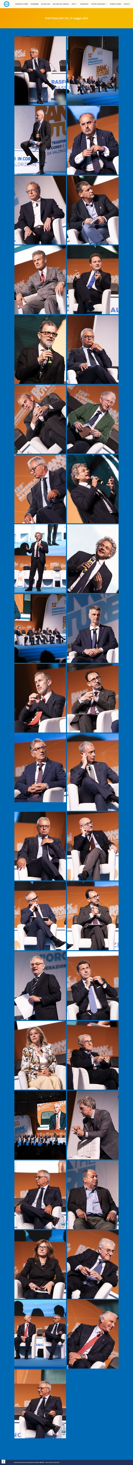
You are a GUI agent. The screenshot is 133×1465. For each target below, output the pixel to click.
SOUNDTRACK (84, 4)
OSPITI (74, 4)
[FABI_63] (40, 698)
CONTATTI (127, 4)
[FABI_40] (40, 915)
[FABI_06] (93, 1264)
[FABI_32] (93, 985)
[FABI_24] (93, 1055)
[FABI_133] (93, 140)
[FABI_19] (40, 1125)
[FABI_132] (40, 210)
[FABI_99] (40, 419)
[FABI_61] (40, 767)
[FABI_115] (40, 349)
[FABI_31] (40, 1055)
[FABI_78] (93, 558)
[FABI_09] (93, 1194)
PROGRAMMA (35, 4)
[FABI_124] (93, 279)
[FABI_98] (93, 419)
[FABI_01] (40, 1404)
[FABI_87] (93, 489)
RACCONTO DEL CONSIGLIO (61, 4)
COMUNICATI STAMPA (21, 4)
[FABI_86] (40, 558)
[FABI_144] (93, 70)
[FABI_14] (93, 1125)
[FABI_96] (40, 489)
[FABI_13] (40, 1194)
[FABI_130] (40, 279)
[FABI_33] (40, 985)
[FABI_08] (40, 1264)
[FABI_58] (40, 846)
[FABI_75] (40, 628)
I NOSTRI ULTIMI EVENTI (98, 4)
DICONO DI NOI (45, 4)
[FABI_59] (93, 772)
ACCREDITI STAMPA (115, 4)
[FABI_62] (93, 698)
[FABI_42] (93, 846)
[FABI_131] (93, 210)
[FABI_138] (40, 140)
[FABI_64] (93, 628)
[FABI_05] (40, 1334)
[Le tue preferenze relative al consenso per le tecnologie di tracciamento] (3, 1461)
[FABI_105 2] (93, 349)
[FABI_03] (93, 1334)
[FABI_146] (40, 70)
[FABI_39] (93, 915)
